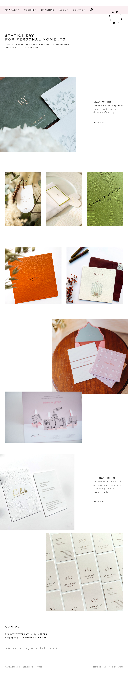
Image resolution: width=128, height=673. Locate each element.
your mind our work (113, 667)
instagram (28, 648)
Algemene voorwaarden (32, 667)
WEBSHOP (30, 10)
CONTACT (79, 10)
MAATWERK (12, 10)
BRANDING (48, 10)
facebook (41, 648)
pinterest (52, 648)
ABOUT (63, 10)
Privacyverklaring (12, 667)
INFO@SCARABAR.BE (34, 638)
